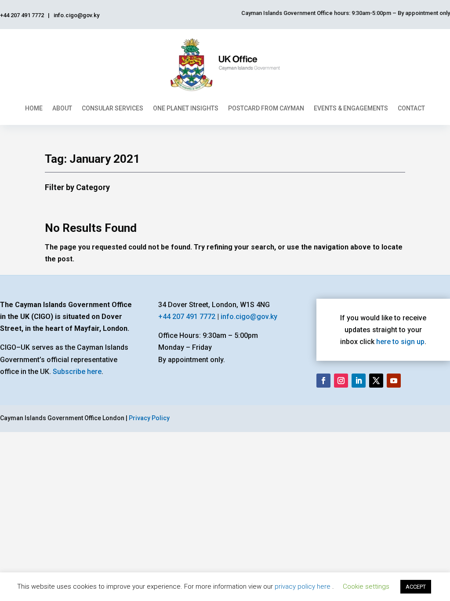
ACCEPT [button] (416, 586)
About (62, 108)
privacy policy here (303, 586)
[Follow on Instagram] (341, 381)
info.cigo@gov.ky (249, 316)
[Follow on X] (376, 381)
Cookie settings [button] (366, 586)
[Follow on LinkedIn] (359, 381)
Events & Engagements (351, 108)
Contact (411, 108)
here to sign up (400, 341)
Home (34, 108)
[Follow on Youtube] (394, 381)
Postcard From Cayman (266, 108)
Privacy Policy (149, 417)
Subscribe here (77, 371)
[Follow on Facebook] (323, 381)
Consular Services (112, 108)
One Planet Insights (185, 108)
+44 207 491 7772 (186, 316)
